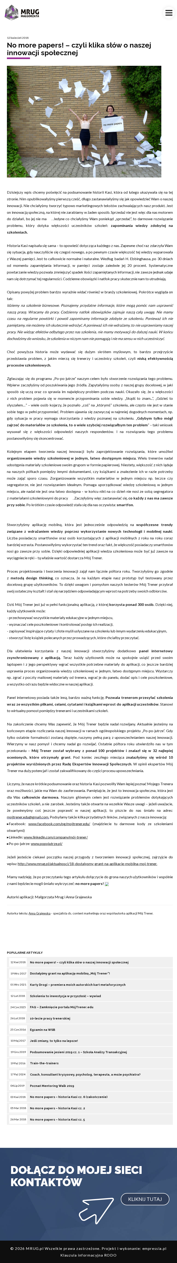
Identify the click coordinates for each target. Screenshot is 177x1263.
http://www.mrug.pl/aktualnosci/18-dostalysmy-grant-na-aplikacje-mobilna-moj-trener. (87, 863)
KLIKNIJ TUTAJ (145, 1199)
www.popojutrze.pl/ (46, 843)
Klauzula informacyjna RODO (88, 1255)
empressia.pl (154, 1248)
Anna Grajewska (39, 913)
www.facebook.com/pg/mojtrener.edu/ (59, 823)
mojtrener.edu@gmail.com (27, 817)
